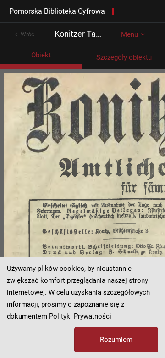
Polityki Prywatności (80, 316)
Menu (129, 34)
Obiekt (41, 55)
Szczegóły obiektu (124, 57)
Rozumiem (116, 340)
